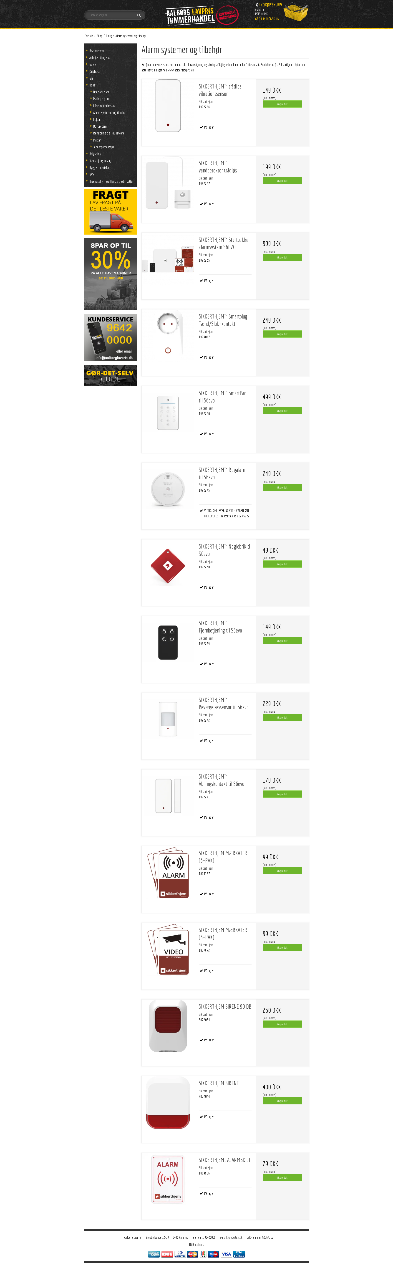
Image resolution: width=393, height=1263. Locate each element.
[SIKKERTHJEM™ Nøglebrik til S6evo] (168, 565)
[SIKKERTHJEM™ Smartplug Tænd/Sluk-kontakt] (168, 335)
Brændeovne (96, 50)
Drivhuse (94, 71)
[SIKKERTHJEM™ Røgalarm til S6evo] (168, 489)
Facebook (198, 1245)
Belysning (95, 154)
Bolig (92, 85)
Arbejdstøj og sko (100, 57)
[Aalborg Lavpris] (201, 13)
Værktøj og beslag (100, 160)
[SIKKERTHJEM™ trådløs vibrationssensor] (168, 105)
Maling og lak (101, 98)
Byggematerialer (99, 167)
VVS (91, 174)
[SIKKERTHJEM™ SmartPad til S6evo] (168, 412)
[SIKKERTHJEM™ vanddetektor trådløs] (168, 182)
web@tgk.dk (235, 1237)
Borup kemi (100, 126)
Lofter (96, 119)
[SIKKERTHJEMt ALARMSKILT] (168, 1179)
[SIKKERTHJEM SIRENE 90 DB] (168, 1026)
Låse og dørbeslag (104, 106)
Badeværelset (101, 92)
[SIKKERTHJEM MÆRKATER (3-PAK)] (168, 872)
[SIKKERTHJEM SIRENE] (168, 1102)
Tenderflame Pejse (103, 147)
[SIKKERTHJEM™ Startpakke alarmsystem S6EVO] (168, 259)
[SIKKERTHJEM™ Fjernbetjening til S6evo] (168, 642)
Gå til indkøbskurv (267, 19)
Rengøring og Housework (108, 133)
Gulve (92, 64)
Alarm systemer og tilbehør (110, 112)
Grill (91, 78)
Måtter (97, 140)
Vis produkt (282, 104)
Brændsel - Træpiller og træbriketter (111, 181)
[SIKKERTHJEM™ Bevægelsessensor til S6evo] (168, 719)
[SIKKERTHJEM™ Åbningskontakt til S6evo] (168, 795)
